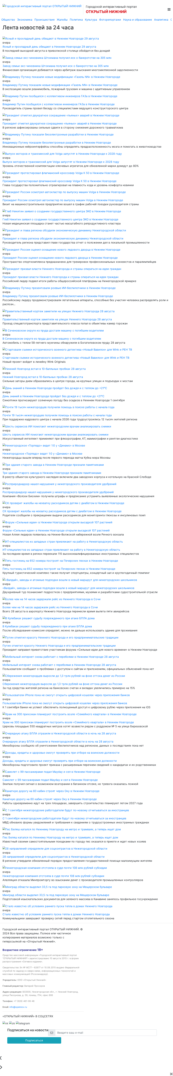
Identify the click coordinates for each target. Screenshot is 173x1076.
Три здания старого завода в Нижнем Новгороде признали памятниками (52, 473)
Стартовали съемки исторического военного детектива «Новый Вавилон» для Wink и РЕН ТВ (66, 357)
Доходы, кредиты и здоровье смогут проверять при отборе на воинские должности (60, 760)
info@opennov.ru (18, 1007)
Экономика (24, 19)
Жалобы (62, 19)
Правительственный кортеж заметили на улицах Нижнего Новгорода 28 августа (57, 319)
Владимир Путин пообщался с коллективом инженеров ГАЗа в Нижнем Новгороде (59, 104)
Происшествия (44, 19)
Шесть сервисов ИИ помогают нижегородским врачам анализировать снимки (55, 434)
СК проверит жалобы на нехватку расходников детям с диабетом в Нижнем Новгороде (62, 511)
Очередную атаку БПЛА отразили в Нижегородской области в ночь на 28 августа (58, 741)
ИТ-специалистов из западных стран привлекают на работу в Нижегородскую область (61, 549)
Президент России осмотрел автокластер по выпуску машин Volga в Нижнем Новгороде (63, 200)
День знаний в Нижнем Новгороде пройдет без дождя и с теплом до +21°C (53, 396)
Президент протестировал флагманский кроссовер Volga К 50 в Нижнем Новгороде (59, 181)
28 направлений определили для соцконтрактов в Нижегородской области (54, 856)
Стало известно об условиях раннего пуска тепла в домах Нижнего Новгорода (56, 914)
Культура (91, 19)
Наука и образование (137, 19)
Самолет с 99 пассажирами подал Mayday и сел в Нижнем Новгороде (50, 780)
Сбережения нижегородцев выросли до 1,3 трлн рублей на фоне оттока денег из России (62, 684)
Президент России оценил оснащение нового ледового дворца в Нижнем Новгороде (60, 257)
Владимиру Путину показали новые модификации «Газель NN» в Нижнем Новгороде (60, 85)
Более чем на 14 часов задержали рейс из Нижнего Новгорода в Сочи (50, 607)
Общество (8, 19)
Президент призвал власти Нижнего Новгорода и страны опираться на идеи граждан (60, 277)
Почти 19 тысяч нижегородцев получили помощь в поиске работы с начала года (57, 415)
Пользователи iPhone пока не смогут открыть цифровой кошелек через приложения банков (65, 703)
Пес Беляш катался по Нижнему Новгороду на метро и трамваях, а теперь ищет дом (60, 837)
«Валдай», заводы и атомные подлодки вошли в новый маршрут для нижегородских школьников (68, 588)
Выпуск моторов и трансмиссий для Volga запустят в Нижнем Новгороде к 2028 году (61, 161)
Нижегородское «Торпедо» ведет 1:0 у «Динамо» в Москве (42, 453)
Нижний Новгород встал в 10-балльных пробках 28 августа (43, 377)
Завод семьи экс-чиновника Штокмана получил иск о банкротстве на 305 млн (56, 66)
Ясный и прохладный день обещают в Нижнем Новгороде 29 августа (49, 46)
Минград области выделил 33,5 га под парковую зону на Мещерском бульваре (56, 895)
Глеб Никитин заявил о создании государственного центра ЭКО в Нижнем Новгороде (60, 219)
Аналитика (161, 19)
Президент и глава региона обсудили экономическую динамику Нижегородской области (63, 238)
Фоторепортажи (110, 19)
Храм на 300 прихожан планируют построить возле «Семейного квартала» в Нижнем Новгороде (68, 722)
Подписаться (34, 1040)
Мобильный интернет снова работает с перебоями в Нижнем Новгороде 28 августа (59, 665)
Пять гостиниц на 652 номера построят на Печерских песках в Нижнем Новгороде (59, 568)
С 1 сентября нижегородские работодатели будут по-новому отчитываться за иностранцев (64, 818)
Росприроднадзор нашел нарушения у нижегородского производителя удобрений (58, 492)
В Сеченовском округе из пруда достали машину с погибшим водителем (52, 338)
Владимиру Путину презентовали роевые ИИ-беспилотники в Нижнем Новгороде (58, 296)
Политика (76, 19)
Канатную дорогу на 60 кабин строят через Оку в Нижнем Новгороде (50, 799)
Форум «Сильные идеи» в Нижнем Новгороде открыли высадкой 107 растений (56, 530)
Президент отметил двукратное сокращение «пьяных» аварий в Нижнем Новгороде (60, 123)
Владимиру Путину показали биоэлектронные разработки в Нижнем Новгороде (57, 142)
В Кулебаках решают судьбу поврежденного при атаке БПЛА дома (47, 626)
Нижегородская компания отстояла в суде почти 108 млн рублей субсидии (53, 876)
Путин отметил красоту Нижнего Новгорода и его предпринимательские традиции (59, 645)
